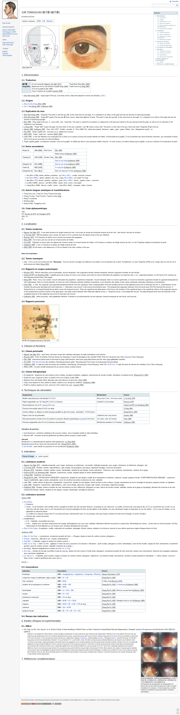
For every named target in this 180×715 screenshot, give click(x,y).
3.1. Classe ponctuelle (163, 43)
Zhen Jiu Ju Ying (30, 544)
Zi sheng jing (121, 585)
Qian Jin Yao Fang (30, 536)
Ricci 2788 (67, 180)
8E (69, 604)
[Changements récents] (26, 703)
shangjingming (67, 574)
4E (63, 611)
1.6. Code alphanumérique (164, 28)
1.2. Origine (160, 19)
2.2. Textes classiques (163, 34)
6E (71, 611)
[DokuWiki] (46, 703)
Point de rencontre (38, 362)
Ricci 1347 (66, 175)
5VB (73, 604)
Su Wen (46, 544)
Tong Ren (27, 541)
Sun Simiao (28, 502)
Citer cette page (7, 45)
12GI (102, 96)
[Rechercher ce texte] (177, 5)
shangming (88, 574)
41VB (69, 607)
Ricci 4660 (33, 178)
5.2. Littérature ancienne (164, 53)
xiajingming (79, 574)
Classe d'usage (28, 456)
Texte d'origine (7, 55)
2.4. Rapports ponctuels (164, 39)
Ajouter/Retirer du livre (9, 34)
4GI (67, 594)
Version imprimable (8, 30)
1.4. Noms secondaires (163, 23)
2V (63, 578)
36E (72, 590)
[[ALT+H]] (10, 10)
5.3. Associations (162, 54)
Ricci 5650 (68, 178)
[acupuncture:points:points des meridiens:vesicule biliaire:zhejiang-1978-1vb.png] (40, 322)
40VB (64, 581)
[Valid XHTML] (56, 703)
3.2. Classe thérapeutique (164, 45)
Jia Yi (26, 106)
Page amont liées (8, 43)
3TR (78, 604)
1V (63, 590)
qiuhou (114, 638)
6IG (67, 590)
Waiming (97, 574)
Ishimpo (27, 539)
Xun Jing (27, 551)
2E (67, 578)
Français (5, 53)
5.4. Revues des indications (165, 56)
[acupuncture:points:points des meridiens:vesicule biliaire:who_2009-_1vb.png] (40, 46)
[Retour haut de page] (177, 709)
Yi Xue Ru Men (27, 446)
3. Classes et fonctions (162, 41)
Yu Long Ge (59, 167)
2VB (43, 21)
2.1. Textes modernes (163, 32)
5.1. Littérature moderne (164, 51)
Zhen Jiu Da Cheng (30, 104)
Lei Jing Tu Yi (29, 556)
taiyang (127, 357)
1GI (63, 607)
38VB (64, 601)
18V (69, 585)
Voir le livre (6, 36)
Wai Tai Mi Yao (109, 364)
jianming (100, 638)
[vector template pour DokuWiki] (36, 703)
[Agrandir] (58, 67)
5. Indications (159, 49)
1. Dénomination (160, 16)
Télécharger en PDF (9, 32)
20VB (74, 601)
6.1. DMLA (160, 62)
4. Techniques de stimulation (163, 47)
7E (67, 611)
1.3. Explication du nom (164, 21)
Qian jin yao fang (61, 161)
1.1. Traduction (161, 17)
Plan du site (6, 23)
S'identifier (175, 1)
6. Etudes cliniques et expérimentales (161, 59)
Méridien (50, 21)
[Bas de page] (177, 712)
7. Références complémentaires (164, 64)
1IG (63, 597)
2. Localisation (159, 30)
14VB (64, 585)
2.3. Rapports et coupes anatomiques (164, 37)
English (4, 51)
